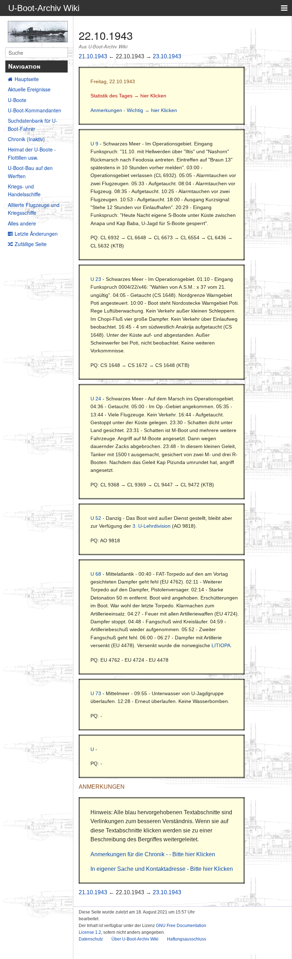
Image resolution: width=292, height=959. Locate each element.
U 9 (94, 143)
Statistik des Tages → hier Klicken (128, 95)
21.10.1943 (93, 56)
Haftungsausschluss (186, 939)
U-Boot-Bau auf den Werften (30, 171)
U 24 (95, 398)
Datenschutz (91, 939)
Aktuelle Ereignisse (29, 89)
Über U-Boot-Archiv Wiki (134, 939)
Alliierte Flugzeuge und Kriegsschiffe (33, 208)
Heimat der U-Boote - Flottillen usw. (32, 153)
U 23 (95, 279)
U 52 (95, 518)
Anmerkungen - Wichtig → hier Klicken (133, 110)
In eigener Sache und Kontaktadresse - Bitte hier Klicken (161, 869)
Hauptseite (27, 78)
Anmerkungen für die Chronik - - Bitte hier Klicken (152, 854)
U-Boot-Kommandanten (34, 110)
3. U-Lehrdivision (151, 526)
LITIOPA (221, 645)
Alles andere (22, 223)
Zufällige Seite (31, 243)
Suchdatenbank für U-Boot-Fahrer (32, 124)
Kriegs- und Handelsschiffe (24, 190)
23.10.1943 (167, 56)
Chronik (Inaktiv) (26, 139)
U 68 (95, 574)
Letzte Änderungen (36, 233)
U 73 (95, 693)
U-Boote (17, 99)
